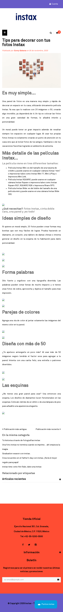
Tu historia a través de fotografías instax (21, 440)
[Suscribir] (58, 580)
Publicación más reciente (47, 429)
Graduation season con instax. (16, 454)
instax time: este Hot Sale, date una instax (21, 467)
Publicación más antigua (15, 429)
